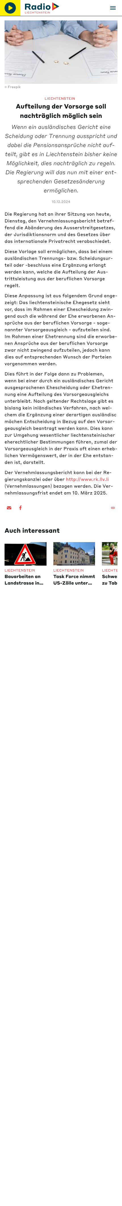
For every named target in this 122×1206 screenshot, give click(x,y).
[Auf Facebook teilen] (20, 507)
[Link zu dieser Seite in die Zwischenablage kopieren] (112, 507)
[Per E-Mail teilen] (9, 507)
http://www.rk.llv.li (87, 479)
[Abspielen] (10, 8)
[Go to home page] (42, 8)
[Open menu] (112, 7)
